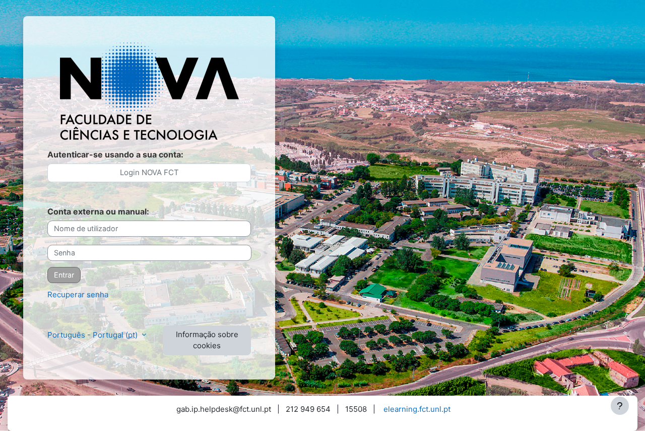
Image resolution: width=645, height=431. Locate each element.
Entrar (64, 275)
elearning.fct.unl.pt (416, 409)
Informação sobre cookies (207, 340)
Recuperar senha (77, 294)
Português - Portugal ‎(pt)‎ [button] (93, 335)
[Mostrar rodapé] (620, 406)
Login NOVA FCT (149, 172)
